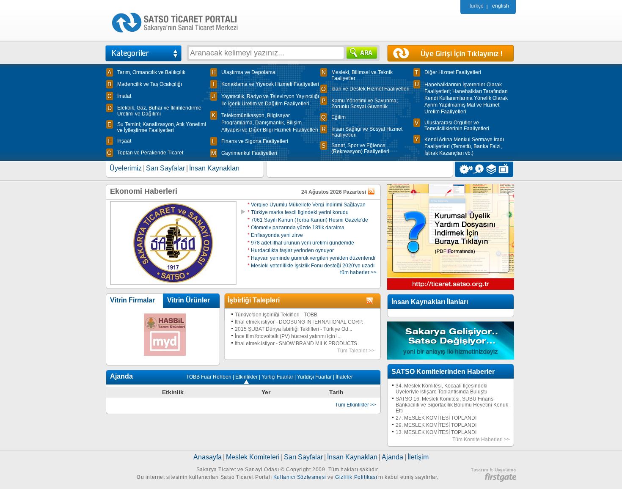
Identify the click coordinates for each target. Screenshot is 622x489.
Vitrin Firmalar (132, 300)
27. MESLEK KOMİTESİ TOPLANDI (436, 418)
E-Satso (478, 169)
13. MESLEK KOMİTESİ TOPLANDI (436, 432)
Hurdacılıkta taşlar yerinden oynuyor (291, 250)
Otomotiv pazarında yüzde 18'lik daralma (296, 228)
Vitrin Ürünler (188, 300)
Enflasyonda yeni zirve (275, 235)
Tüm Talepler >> (355, 351)
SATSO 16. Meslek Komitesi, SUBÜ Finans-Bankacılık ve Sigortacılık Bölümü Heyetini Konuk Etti (452, 405)
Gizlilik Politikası (356, 477)
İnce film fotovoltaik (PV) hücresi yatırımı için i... (288, 336)
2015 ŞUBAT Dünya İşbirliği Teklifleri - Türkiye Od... (293, 329)
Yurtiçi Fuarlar (277, 377)
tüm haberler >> (358, 272)
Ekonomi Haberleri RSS (372, 191)
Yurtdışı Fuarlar (314, 377)
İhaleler (344, 377)
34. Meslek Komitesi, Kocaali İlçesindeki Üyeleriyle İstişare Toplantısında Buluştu (441, 389)
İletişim (418, 457)
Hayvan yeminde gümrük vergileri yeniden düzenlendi (311, 258)
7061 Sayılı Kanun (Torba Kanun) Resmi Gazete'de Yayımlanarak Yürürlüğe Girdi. (308, 223)
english (500, 6)
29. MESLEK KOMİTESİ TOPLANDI (436, 425)
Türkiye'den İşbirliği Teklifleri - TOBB (276, 315)
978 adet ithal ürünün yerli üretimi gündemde (301, 243)
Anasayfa (207, 457)
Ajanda (392, 457)
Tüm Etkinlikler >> (355, 405)
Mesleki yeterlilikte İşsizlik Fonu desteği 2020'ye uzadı (311, 266)
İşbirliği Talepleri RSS (370, 301)
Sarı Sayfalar (165, 168)
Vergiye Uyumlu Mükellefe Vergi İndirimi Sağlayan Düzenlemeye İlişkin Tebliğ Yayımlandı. (307, 208)
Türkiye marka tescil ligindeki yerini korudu (298, 212)
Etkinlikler (246, 377)
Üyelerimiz (126, 168)
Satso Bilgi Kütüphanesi (492, 169)
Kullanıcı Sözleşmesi (299, 477)
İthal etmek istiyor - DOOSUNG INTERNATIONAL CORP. (299, 322)
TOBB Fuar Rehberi (208, 377)
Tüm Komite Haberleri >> (481, 439)
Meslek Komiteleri (253, 457)
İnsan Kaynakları (214, 168)
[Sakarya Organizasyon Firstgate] (493, 480)
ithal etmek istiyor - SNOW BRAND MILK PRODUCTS (296, 343)
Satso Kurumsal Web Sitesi (464, 169)
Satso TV (506, 169)
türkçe (477, 6)
